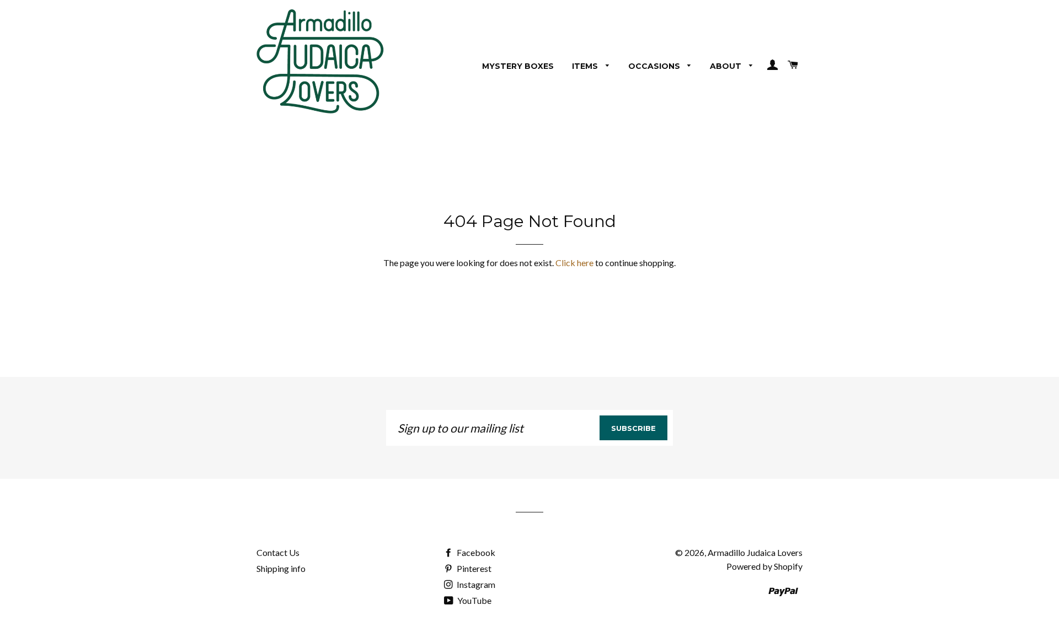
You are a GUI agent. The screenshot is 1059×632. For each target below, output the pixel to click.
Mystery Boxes (518, 66)
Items (586, 66)
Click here (574, 262)
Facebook (475, 552)
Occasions (655, 66)
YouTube (473, 600)
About (727, 66)
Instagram (475, 584)
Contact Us (277, 552)
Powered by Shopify (764, 566)
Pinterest (473, 568)
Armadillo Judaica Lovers (755, 552)
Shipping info (281, 568)
